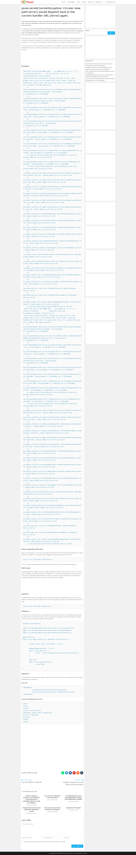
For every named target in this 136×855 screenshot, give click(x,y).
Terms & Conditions (77, 853)
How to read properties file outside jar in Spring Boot (52, 808)
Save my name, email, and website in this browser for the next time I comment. (45, 841)
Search (87, 30)
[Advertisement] (52, 56)
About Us (85, 853)
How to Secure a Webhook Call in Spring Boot (52, 796)
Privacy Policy (69, 853)
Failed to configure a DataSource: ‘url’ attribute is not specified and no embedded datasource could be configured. (31, 799)
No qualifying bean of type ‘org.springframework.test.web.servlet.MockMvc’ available (73, 797)
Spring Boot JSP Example (73, 808)
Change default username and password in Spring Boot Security (32, 809)
